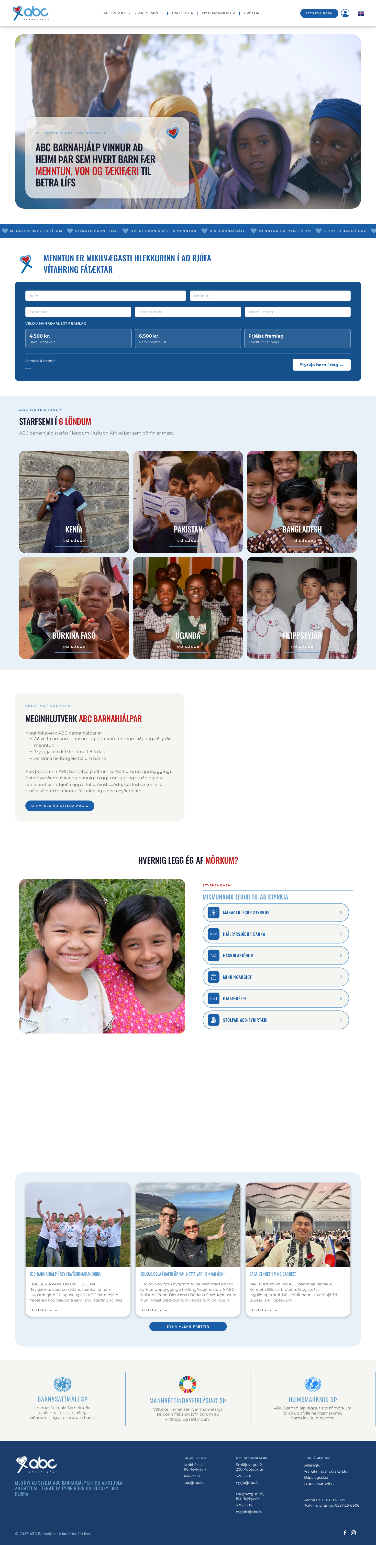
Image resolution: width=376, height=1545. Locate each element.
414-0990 (192, 1476)
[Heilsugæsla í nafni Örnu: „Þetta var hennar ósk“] (188, 1225)
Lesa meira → (43, 1309)
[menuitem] (114, 13)
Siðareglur (313, 1465)
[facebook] (344, 1533)
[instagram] (353, 1533)
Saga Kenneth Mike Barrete (272, 1274)
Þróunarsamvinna (320, 1483)
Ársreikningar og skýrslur (326, 1471)
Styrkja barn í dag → (322, 364)
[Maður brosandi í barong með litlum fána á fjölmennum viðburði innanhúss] (298, 1225)
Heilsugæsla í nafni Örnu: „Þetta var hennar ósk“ (182, 1274)
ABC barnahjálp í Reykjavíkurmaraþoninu (65, 1274)
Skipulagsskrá (316, 1477)
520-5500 (244, 1476)
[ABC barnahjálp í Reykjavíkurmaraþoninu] (78, 1225)
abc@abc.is (194, 1482)
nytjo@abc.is (247, 1482)
